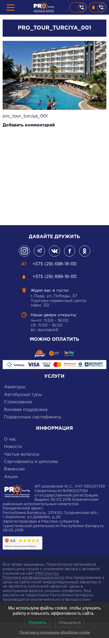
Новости (13, 447)
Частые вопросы (21, 454)
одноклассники (84, 251)
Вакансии (14, 469)
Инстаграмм (24, 251)
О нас (10, 439)
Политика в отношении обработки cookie (54, 632)
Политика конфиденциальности (34, 577)
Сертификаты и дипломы (31, 462)
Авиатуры (14, 387)
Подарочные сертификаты (32, 417)
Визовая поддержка (25, 410)
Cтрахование (18, 402)
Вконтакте (54, 251)
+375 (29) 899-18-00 (97, 7)
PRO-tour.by (47, 573)
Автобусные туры (23, 395)
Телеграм (39, 251)
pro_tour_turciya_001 (25, 116)
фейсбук (69, 251)
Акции (11, 477)
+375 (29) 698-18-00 (78, 7)
